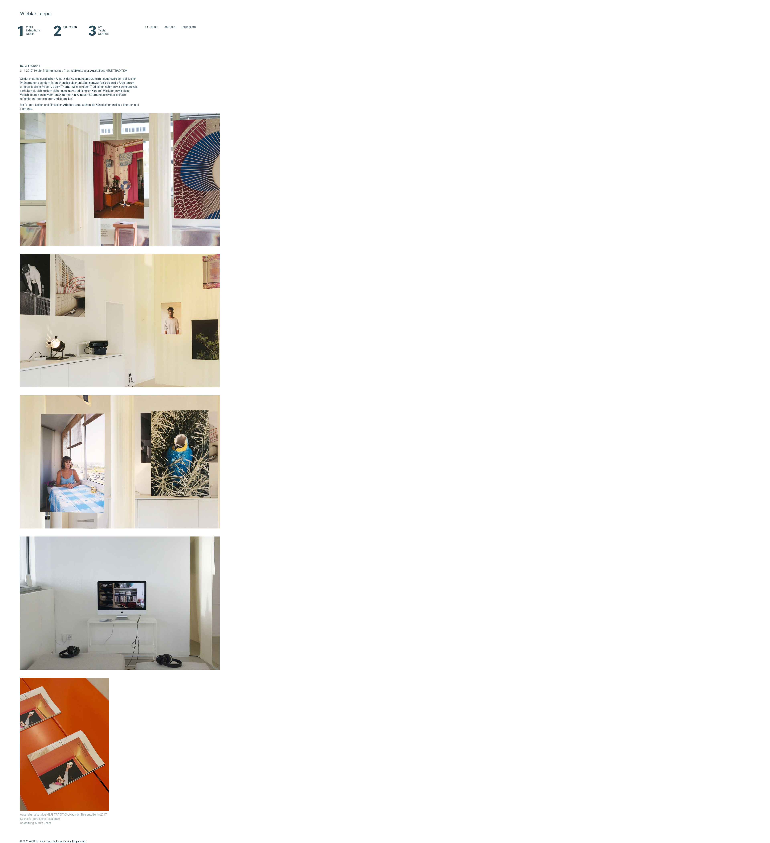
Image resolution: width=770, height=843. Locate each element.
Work (29, 26)
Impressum (79, 841)
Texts (102, 30)
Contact (103, 33)
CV (100, 26)
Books (30, 33)
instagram (189, 26)
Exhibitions (33, 30)
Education (70, 26)
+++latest (151, 26)
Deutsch (169, 26)
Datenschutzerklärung (59, 841)
